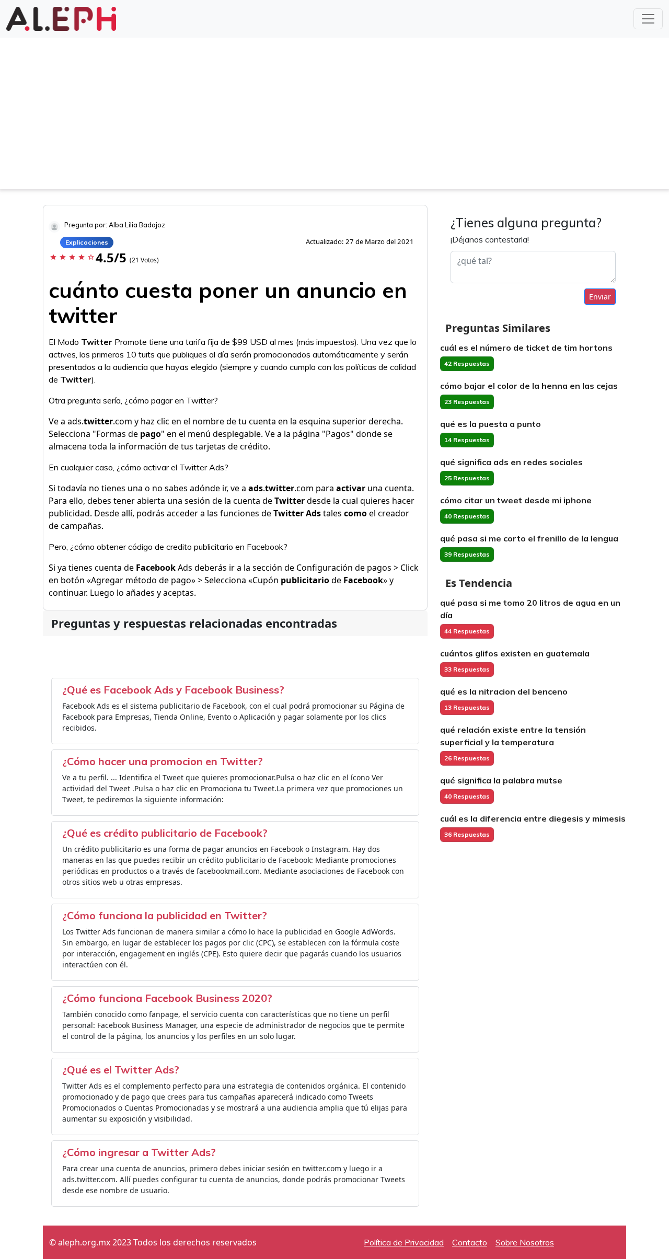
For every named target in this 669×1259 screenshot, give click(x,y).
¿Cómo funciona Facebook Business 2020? (167, 997)
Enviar (600, 297)
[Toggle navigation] (648, 18)
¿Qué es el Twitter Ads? (120, 1069)
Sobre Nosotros (524, 1242)
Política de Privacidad (404, 1242)
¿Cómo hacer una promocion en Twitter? (162, 761)
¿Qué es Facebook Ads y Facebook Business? (173, 689)
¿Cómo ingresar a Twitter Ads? (139, 1152)
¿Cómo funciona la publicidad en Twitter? (164, 915)
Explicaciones (86, 242)
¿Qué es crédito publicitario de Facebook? (165, 832)
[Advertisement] (334, 116)
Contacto (469, 1242)
